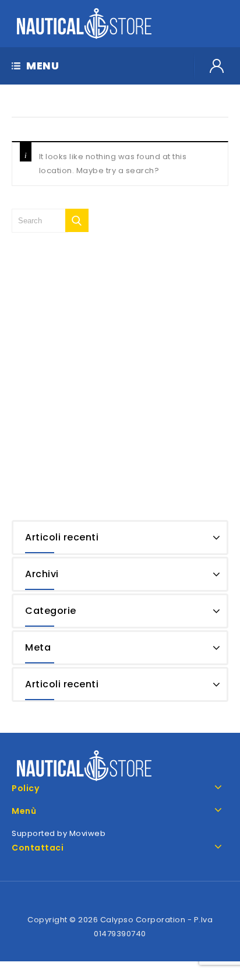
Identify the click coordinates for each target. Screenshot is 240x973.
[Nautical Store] (84, 23)
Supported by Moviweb (58, 833)
